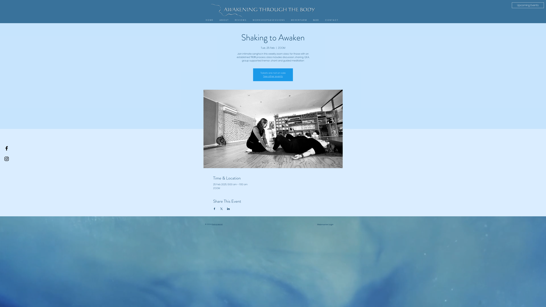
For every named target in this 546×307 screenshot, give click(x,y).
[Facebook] (7, 148)
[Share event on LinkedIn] (228, 209)
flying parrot (217, 224)
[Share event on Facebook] (214, 209)
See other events (273, 76)
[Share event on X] (221, 209)
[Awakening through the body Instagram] (7, 159)
